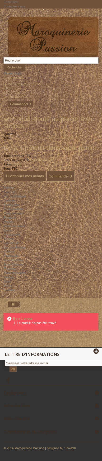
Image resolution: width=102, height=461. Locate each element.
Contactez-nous (14, 6)
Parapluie (10, 217)
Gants (8, 230)
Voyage (9, 222)
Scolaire (9, 290)
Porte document (14, 226)
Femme (9, 188)
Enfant (8, 286)
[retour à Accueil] (13, 304)
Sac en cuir (11, 243)
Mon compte (17, 418)
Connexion (11, 2)
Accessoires (12, 234)
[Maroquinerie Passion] (53, 37)
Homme (9, 239)
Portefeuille (11, 205)
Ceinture (9, 200)
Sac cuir (9, 192)
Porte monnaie (13, 213)
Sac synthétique (15, 196)
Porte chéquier (13, 209)
